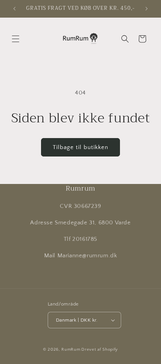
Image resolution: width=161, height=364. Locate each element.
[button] (15, 38)
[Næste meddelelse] (146, 8)
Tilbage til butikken (80, 147)
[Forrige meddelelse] (14, 8)
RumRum (70, 349)
